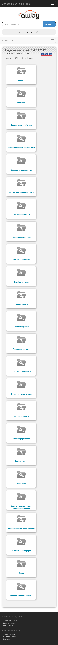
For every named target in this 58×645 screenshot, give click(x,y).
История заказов (9, 636)
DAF (16, 58)
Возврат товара (9, 623)
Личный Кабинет (9, 634)
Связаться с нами (10, 620)
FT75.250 (30, 58)
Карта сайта (8, 625)
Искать (50, 24)
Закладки (6, 639)
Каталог (8, 58)
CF (23, 58)
